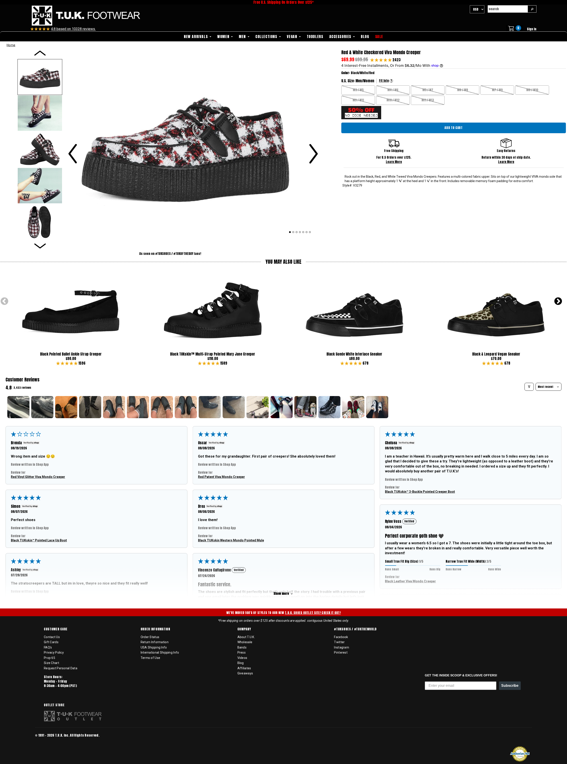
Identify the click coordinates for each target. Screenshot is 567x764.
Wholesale (244, 642)
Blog (240, 663)
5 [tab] (303, 232)
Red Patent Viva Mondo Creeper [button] (221, 477)
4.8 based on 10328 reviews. (73, 29)
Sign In (531, 29)
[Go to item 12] (281, 407)
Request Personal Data (60, 668)
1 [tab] (290, 232)
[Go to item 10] (234, 407)
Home (11, 45)
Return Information (155, 642)
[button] (381, 59)
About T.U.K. (246, 637)
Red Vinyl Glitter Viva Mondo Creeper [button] (38, 477)
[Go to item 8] (186, 407)
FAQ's (48, 647)
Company (244, 629)
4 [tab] (300, 232)
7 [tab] (310, 232)
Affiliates (244, 668)
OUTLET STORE (54, 705)
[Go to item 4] (90, 407)
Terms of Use (150, 658)
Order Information (155, 629)
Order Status (150, 637)
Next (558, 301)
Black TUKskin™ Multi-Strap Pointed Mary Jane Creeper (212, 354)
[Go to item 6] (138, 407)
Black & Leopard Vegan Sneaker (496, 354)
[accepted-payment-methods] (48, 741)
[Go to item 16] (377, 407)
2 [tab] (293, 232)
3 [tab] (296, 232)
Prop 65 (49, 658)
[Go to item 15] (353, 407)
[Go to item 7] (162, 407)
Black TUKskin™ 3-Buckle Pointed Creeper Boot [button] (420, 491)
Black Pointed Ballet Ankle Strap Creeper (71, 354)
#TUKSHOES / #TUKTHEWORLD (355, 629)
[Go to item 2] (42, 407)
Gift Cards (51, 642)
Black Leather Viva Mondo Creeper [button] (410, 581)
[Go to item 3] (66, 407)
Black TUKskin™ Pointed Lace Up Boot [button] (39, 540)
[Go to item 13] (305, 407)
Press (241, 652)
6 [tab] (306, 232)
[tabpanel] (193, 144)
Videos (242, 658)
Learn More (394, 162)
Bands (242, 647)
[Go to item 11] (258, 407)
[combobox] (508, 9)
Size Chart (51, 663)
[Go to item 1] (18, 407)
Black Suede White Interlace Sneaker (354, 354)
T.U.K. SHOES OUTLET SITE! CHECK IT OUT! (313, 612)
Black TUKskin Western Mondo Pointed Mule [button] (231, 540)
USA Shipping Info (154, 647)
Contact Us (52, 637)
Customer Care (56, 629)
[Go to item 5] (114, 407)
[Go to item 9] (210, 407)
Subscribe (509, 685)
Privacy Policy (54, 652)
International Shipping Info (160, 652)
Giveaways (245, 673)
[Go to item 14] (329, 407)
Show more (281, 593)
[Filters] (529, 387)
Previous (4, 301)
